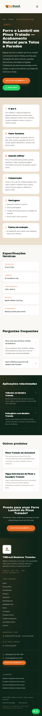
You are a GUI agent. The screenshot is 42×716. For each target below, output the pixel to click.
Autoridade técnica (9, 622)
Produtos (11, 19)
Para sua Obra (7, 587)
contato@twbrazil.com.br (14, 658)
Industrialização (8, 601)
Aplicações (6, 597)
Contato (5, 625)
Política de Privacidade (9, 703)
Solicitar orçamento (15, 80)
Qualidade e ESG (8, 604)
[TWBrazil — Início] (13, 6)
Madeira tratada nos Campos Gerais (14, 688)
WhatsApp (12, 87)
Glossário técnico (8, 615)
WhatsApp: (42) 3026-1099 (14, 654)
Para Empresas (7, 590)
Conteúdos (6, 611)
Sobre (4, 608)
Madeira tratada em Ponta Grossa (13, 678)
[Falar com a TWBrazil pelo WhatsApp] (36, 711)
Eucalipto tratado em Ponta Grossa (14, 682)
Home (4, 19)
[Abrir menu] (37, 6)
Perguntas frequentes (9, 618)
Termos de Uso (23, 703)
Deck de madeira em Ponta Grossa (13, 685)
